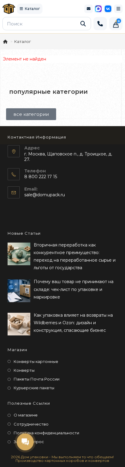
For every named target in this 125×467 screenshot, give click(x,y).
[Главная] (5, 41)
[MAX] (98, 9)
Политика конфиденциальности (46, 432)
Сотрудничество (31, 424)
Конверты (24, 370)
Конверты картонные (36, 361)
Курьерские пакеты (34, 387)
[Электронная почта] (88, 9)
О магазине (26, 415)
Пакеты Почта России (36, 379)
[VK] (108, 9)
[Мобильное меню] (118, 9)
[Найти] (83, 23)
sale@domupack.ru (44, 195)
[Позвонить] (100, 23)
